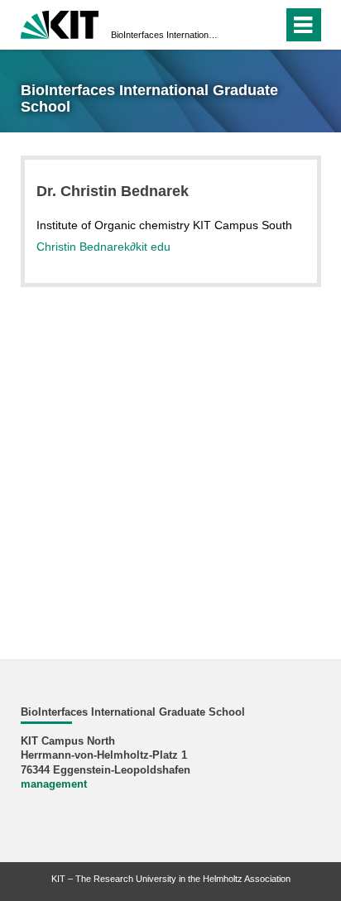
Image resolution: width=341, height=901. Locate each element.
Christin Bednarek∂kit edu (103, 246)
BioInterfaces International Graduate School (165, 35)
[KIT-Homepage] (60, 23)
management (54, 784)
